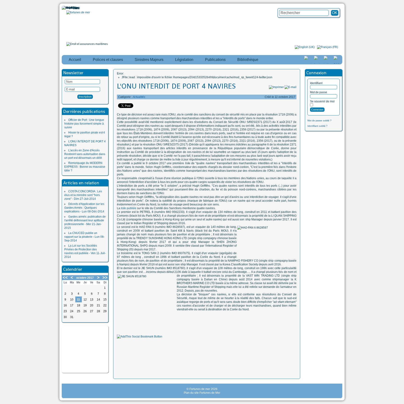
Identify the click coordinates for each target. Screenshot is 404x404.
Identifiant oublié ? (317, 126)
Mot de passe (318, 92)
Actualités (139, 97)
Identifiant (316, 83)
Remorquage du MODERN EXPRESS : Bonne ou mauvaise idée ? (84, 166)
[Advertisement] (85, 349)
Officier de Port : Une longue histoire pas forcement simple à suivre (84, 123)
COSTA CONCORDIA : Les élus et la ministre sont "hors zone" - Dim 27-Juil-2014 (83, 195)
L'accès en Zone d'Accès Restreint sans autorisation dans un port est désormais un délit (84, 154)
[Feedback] (401, 193)
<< (65, 277)
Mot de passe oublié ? (319, 120)
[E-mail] (290, 87)
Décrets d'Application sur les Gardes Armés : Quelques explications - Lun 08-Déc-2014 (84, 207)
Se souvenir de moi (322, 101)
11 (78, 299)
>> (105, 277)
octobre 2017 (85, 277)
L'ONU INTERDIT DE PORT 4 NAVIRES (176, 86)
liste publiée (128, 208)
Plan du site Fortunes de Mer (202, 392)
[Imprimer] (276, 87)
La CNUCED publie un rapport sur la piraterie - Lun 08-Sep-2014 (84, 236)
